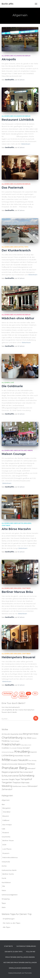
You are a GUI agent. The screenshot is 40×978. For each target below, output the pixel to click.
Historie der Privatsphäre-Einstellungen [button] (20, 962)
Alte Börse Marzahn (16, 529)
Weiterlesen (25, 144)
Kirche (4, 866)
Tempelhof (26, 779)
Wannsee (25, 783)
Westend (24, 786)
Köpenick (33, 752)
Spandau (5, 779)
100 (21, 693)
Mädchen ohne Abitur (18, 318)
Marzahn (26, 756)
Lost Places (6, 849)
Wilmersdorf (32, 786)
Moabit (14, 760)
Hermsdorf (26, 748)
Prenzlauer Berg (14, 768)
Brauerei (27, 523)
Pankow (31, 764)
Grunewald (13, 748)
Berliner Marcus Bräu (17, 592)
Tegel (17, 779)
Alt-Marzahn (6, 734)
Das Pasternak (12, 187)
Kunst (4, 878)
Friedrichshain (11, 744)
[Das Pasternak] (20, 167)
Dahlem (34, 738)
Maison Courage (14, 454)
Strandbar (6, 812)
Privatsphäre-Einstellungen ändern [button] (20, 957)
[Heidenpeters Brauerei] (20, 637)
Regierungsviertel (10, 772)
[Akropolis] (20, 39)
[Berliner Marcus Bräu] (20, 572)
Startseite (8, 946)
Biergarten (18, 247)
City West (27, 738)
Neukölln (23, 760)
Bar (3, 886)
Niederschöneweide (9, 764)
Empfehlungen (9, 919)
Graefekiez (5, 748)
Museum (5, 853)
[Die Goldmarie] (20, 366)
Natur (4, 890)
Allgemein (6, 56)
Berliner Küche (8, 874)
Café (12, 382)
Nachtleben (6, 882)
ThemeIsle (28, 973)
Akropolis (9, 59)
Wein (4, 907)
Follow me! (30, 951)
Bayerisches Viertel (17, 734)
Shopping (5, 899)
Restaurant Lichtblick (18, 119)
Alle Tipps (6, 927)
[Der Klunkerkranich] (20, 230)
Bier (12, 56)
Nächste (23, 697)
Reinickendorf (26, 772)
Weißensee (17, 786)
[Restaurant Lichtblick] (20, 99)
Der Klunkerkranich (16, 250)
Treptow (17, 782)
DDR (4, 845)
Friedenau (6, 741)
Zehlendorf (7, 789)
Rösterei (5, 833)
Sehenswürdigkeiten (10, 895)
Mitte (6, 760)
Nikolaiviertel (22, 764)
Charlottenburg (12, 737)
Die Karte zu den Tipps (11, 923)
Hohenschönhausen (8, 752)
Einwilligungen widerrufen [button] (20, 968)
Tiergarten (7, 782)
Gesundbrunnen (26, 745)
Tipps (26, 247)
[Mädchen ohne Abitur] (20, 298)
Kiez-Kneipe (28, 450)
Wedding (7, 786)
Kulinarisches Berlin (22, 56)
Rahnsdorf (31, 768)
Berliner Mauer (8, 840)
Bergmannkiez (30, 734)
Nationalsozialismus (10, 857)
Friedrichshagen (14, 741)
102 (35, 693)
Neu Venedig (32, 760)
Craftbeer (6, 525)
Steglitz (12, 779)
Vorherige (7, 693)
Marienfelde (19, 756)
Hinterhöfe (6, 862)
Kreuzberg (22, 751)
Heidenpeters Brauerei (18, 657)
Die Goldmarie (12, 386)
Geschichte (6, 837)
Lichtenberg (8, 755)
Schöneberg (26, 775)
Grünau (19, 748)
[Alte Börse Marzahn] (20, 507)
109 (14, 697)
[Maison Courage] (20, 434)
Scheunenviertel (10, 775)
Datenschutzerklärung (26, 946)
